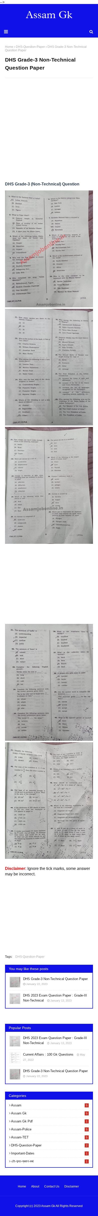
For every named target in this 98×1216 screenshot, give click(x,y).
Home (22, 1186)
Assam (49, 1105)
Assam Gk (49, 1113)
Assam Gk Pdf (49, 1121)
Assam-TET (49, 1137)
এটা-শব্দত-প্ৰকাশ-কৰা (49, 1161)
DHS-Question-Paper (29, 956)
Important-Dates (49, 1153)
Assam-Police (49, 1129)
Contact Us (51, 1186)
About (35, 1186)
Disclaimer (71, 1186)
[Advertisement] (49, 132)
